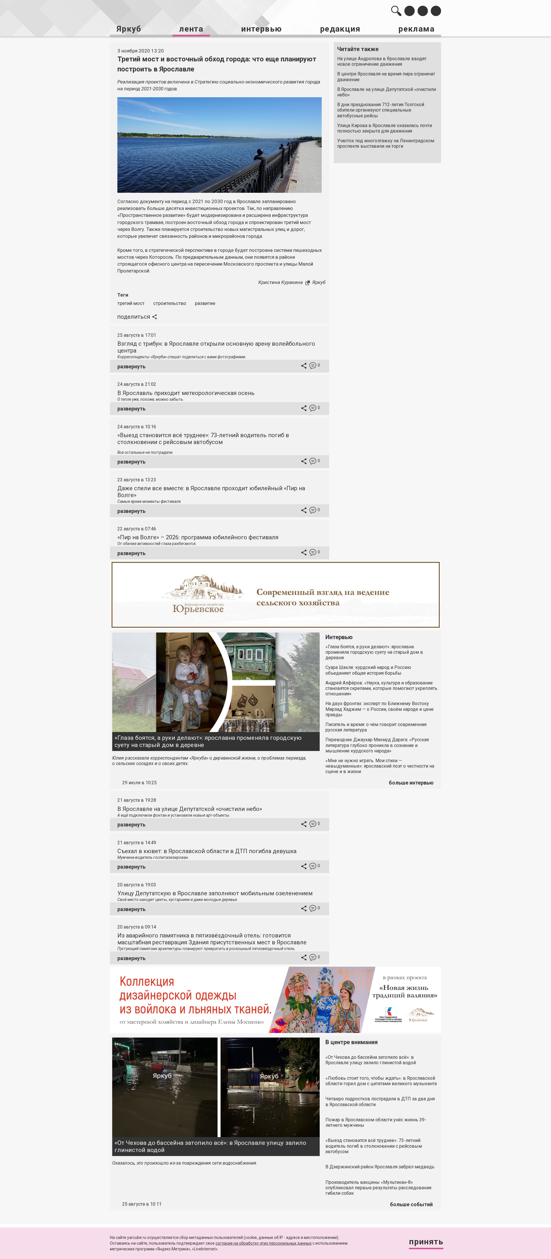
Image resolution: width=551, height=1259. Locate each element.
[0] (313, 366)
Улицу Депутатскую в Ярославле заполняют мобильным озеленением (215, 893)
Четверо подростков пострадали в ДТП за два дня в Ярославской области (380, 1101)
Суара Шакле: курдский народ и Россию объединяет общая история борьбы (368, 670)
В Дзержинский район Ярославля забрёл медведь (379, 1167)
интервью (261, 29)
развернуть (131, 366)
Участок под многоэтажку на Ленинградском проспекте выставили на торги (385, 143)
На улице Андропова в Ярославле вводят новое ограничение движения (381, 61)
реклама (416, 29)
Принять (426, 1241)
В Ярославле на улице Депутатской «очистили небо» (386, 92)
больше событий (411, 1204)
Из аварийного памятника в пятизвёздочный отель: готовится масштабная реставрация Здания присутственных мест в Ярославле (211, 939)
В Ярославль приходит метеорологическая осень (186, 393)
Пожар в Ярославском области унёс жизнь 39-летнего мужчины (375, 1122)
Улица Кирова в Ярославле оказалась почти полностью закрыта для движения (384, 128)
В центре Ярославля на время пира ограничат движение (386, 76)
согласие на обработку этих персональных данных (264, 1243)
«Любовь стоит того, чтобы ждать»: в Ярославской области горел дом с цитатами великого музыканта (381, 1080)
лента (191, 29)
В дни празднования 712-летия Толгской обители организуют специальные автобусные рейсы (380, 110)
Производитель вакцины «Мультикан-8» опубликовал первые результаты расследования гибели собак (378, 1188)
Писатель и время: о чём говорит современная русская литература (375, 727)
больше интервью (411, 783)
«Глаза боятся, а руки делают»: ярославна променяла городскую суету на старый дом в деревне (208, 741)
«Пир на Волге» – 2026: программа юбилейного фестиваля (197, 537)
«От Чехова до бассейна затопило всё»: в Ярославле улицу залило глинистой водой (210, 1146)
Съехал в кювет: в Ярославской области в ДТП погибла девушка (206, 851)
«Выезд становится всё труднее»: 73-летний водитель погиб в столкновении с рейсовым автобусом (203, 438)
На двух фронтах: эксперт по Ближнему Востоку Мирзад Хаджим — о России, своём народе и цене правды (379, 709)
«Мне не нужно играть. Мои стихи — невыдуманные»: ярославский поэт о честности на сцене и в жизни (379, 766)
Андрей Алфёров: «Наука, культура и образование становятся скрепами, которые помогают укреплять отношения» (381, 688)
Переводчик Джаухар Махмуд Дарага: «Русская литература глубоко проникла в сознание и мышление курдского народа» (377, 745)
